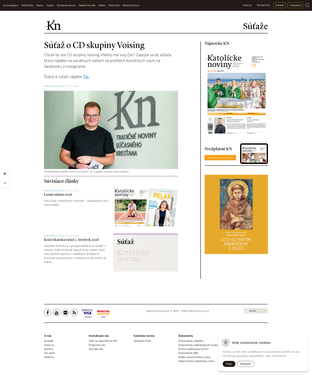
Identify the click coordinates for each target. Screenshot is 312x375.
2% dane (49, 353)
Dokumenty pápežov (191, 340)
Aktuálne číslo (142, 340)
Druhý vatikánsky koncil (193, 349)
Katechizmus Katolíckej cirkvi (196, 361)
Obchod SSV (263, 5)
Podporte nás (97, 345)
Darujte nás (96, 349)
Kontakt (49, 340)
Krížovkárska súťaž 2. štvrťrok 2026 (71, 240)
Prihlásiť (280, 5)
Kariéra (48, 349)
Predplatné (295, 5)
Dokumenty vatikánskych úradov (198, 345)
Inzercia (247, 5)
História (49, 357)
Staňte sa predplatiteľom (220, 157)
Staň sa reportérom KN (103, 340)
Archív (252, 310)
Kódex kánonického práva (194, 357)
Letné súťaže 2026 (58, 195)
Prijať (229, 363)
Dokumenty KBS (188, 353)
